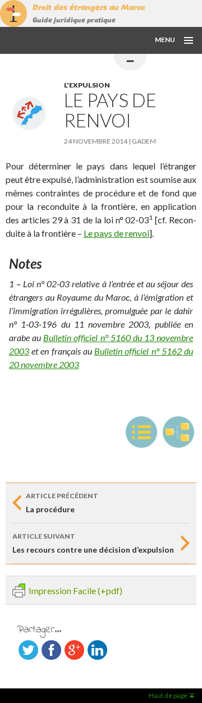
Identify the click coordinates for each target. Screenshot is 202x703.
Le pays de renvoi (116, 233)
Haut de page (168, 695)
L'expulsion (87, 85)
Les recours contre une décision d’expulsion (93, 543)
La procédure (62, 502)
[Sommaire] (141, 432)
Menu (165, 39)
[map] (178, 432)
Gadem (144, 141)
